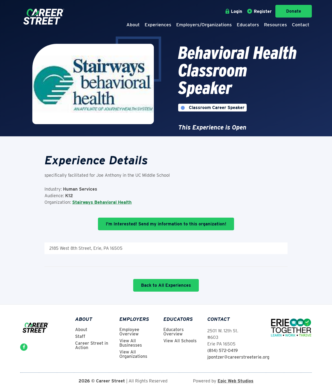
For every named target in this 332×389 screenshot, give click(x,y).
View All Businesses (130, 343)
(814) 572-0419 (222, 350)
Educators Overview (173, 331)
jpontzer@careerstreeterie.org (238, 357)
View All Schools (180, 341)
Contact (300, 25)
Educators (248, 25)
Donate (293, 11)
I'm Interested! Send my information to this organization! (166, 223)
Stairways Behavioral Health (102, 202)
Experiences (158, 25)
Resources (275, 25)
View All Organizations (133, 354)
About (133, 25)
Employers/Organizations (204, 25)
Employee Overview (129, 331)
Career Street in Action (91, 345)
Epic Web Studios (235, 380)
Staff (80, 336)
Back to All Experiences (166, 285)
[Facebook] (23, 347)
